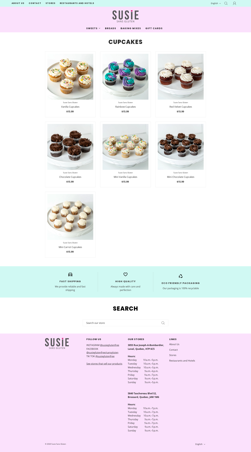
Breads (110, 28)
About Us (18, 3)
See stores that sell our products (104, 363)
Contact (35, 3)
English (215, 3)
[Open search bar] (227, 3)
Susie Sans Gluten (70, 102)
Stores (50, 3)
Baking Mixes (131, 28)
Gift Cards (154, 28)
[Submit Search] (163, 323)
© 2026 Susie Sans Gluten (55, 444)
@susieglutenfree (109, 345)
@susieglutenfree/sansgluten (102, 352)
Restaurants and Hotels (77, 3)
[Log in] (236, 3)
